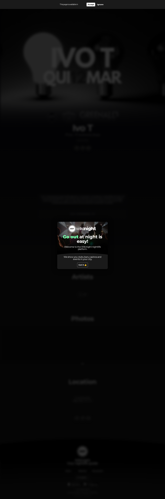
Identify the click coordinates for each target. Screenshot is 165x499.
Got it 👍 (82, 265)
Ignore (100, 4)
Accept (91, 4)
